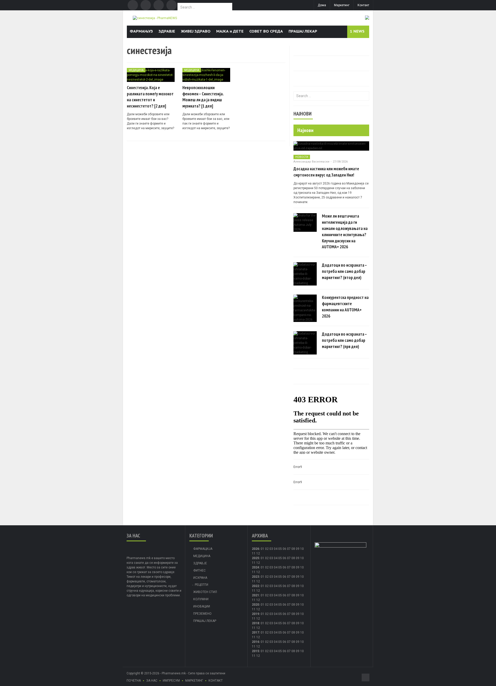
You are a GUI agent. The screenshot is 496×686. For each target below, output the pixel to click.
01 (262, 549)
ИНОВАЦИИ (201, 606)
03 (271, 549)
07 (289, 549)
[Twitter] (146, 5)
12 (258, 563)
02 (267, 549)
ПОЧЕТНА (134, 680)
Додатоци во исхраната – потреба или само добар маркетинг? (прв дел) (344, 340)
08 (293, 549)
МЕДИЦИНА (136, 70)
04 (275, 549)
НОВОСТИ (301, 157)
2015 (255, 651)
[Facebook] (133, 5)
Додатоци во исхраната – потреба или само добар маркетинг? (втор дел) (344, 271)
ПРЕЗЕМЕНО (202, 613)
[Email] (158, 5)
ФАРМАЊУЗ (141, 31)
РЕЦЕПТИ (201, 585)
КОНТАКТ (215, 680)
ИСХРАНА (200, 578)
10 (302, 558)
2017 (255, 632)
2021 (255, 595)
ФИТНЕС (199, 570)
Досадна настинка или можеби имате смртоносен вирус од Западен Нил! (326, 172)
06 (284, 549)
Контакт (363, 5)
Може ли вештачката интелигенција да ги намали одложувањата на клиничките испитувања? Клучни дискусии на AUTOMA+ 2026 (345, 231)
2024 (255, 567)
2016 (255, 642)
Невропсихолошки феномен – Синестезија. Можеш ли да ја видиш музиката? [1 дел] (202, 97)
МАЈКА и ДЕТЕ (230, 31)
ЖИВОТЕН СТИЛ (205, 592)
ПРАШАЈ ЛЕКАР (303, 31)
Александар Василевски (311, 161)
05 (280, 549)
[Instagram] (171, 5)
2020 (255, 604)
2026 (255, 549)
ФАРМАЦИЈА (202, 549)
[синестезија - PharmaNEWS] (155, 18)
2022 (255, 586)
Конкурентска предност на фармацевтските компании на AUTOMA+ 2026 (345, 307)
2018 (255, 623)
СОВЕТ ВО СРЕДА (266, 31)
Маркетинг (342, 5)
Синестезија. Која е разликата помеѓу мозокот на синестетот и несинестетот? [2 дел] (150, 97)
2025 (255, 558)
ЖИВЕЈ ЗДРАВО (196, 31)
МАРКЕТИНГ (194, 680)
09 (297, 558)
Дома (322, 5)
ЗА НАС (151, 680)
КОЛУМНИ (200, 599)
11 (253, 563)
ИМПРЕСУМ (171, 680)
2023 (255, 577)
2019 (255, 614)
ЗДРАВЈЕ (167, 31)
